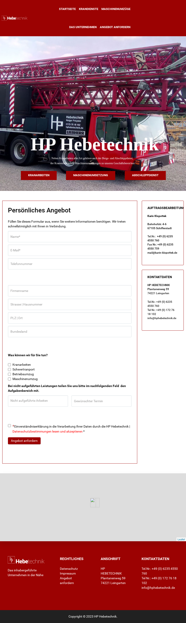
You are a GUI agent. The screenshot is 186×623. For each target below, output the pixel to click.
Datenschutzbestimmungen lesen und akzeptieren (47, 431)
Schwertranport (23, 369)
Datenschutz (69, 568)
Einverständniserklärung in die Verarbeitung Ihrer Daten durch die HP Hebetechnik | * (71, 429)
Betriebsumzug (23, 374)
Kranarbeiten (21, 364)
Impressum (68, 573)
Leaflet (181, 539)
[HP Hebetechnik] (14, 18)
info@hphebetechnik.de (161, 318)
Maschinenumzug (25, 379)
